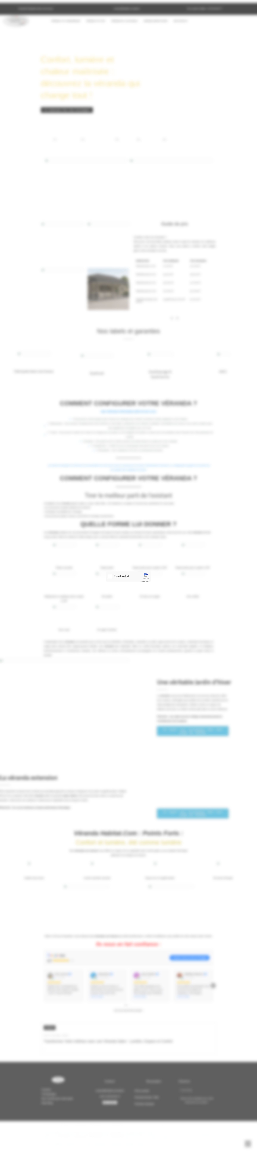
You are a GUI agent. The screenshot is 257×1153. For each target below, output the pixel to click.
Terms (147, 581)
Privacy (143, 581)
